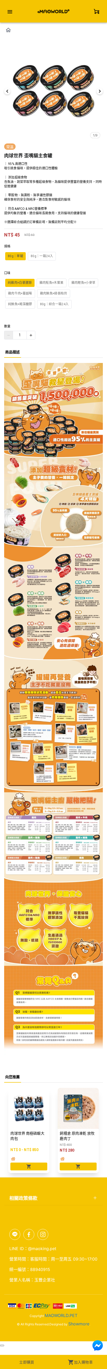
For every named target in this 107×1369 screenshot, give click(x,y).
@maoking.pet (42, 1248)
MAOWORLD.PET (61, 1315)
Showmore (78, 1323)
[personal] (96, 11)
